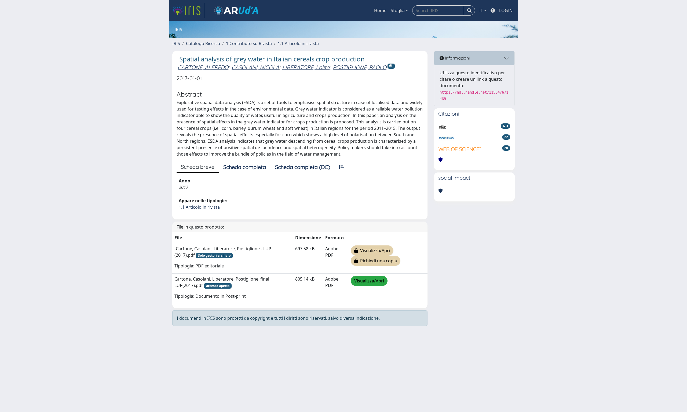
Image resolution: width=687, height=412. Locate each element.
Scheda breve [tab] (197, 166)
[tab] (342, 167)
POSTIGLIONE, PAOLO (359, 67)
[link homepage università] (236, 10)
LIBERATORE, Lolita (306, 67)
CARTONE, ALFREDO (203, 67)
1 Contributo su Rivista (249, 43)
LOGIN (506, 10)
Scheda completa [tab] (244, 167)
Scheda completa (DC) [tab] (302, 167)
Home (380, 10)
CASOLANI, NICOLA (255, 67)
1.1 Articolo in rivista (298, 43)
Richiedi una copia (377, 261)
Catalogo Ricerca (203, 43)
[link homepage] (188, 10)
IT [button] (481, 10)
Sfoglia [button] (398, 10)
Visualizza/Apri (374, 250)
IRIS (176, 43)
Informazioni (457, 58)
